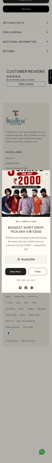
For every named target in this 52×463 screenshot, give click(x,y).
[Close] (46, 174)
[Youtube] (31, 287)
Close (38, 271)
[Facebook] (26, 287)
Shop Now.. (15, 271)
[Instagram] (20, 287)
